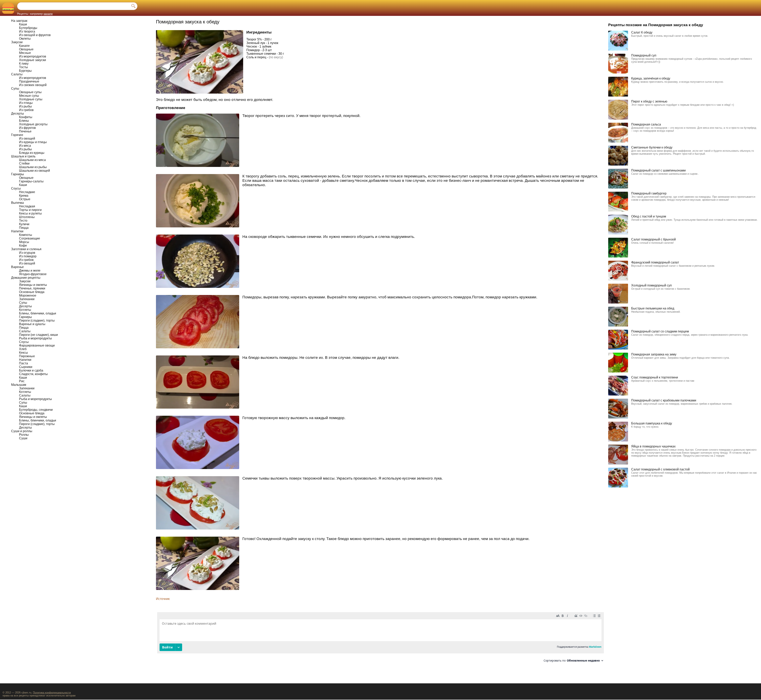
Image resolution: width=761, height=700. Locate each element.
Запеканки (26, 299)
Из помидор (27, 256)
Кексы (23, 352)
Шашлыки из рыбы (33, 167)
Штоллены (27, 217)
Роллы (24, 434)
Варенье (17, 267)
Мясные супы (29, 95)
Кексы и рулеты (30, 213)
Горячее (17, 135)
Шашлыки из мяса (32, 160)
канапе (48, 13)
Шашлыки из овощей (34, 170)
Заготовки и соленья (26, 249)
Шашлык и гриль (23, 156)
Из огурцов (27, 252)
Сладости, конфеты (33, 374)
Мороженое (27, 295)
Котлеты (25, 309)
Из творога (27, 31)
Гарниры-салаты (31, 181)
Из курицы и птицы (33, 142)
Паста (23, 363)
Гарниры (17, 174)
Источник (163, 598)
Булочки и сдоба (31, 370)
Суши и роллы (21, 431)
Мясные (25, 53)
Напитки (17, 231)
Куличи (24, 224)
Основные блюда (31, 292)
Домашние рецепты (25, 277)
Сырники (25, 367)
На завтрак (19, 20)
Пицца (24, 227)
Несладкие (27, 192)
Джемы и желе (29, 270)
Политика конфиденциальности (52, 692)
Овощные (26, 49)
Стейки (24, 163)
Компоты (25, 235)
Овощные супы (30, 92)
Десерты (17, 113)
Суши (23, 438)
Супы (15, 88)
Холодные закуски (32, 60)
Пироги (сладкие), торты (37, 320)
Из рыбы (25, 106)
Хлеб (23, 349)
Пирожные (27, 356)
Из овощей (27, 138)
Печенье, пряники (32, 288)
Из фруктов (27, 127)
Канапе (24, 45)
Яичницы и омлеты (33, 284)
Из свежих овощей (33, 85)
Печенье (25, 131)
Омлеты (25, 38)
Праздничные (29, 81)
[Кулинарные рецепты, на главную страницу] (8, 8)
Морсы (24, 242)
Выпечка (17, 202)
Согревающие (29, 238)
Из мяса (25, 145)
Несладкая (27, 206)
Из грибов (26, 110)
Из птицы (26, 102)
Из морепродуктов (32, 56)
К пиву (24, 63)
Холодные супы (30, 99)
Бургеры (25, 70)
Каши (23, 24)
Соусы (16, 188)
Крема (23, 195)
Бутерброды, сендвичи (36, 409)
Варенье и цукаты (32, 324)
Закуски (17, 42)
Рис (22, 381)
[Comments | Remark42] (380, 638)
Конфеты (25, 117)
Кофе (23, 245)
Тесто (23, 220)
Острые (24, 199)
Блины (24, 120)
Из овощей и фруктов (35, 35)
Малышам (18, 384)
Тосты (23, 67)
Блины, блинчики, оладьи (37, 313)
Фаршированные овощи (37, 345)
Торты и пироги (30, 210)
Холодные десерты (33, 124)
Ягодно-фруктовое (33, 274)
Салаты (17, 74)
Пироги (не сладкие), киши (38, 334)
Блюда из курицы (31, 152)
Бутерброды (28, 28)
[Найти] (133, 6)
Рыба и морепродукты (35, 338)
